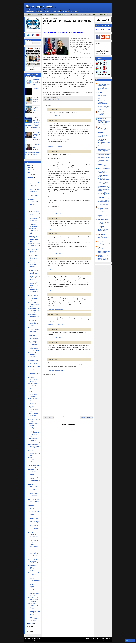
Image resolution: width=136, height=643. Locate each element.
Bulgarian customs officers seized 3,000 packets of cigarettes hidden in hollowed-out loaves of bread (104, 159)
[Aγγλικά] (34, 35)
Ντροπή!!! (35, 88)
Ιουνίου (30, 170)
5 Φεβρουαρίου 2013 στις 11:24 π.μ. (56, 269)
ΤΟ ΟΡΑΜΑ (101, 226)
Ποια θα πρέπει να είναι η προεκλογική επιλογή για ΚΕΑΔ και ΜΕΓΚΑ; (103, 222)
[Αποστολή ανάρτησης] (58, 97)
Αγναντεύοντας (102, 83)
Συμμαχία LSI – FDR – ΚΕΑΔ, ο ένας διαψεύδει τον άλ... (33, 561)
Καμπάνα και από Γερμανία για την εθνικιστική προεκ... (33, 224)
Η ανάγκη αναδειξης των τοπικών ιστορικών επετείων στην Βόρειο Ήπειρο (103, 51)
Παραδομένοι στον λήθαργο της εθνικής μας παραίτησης (34, 337)
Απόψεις (49, 99)
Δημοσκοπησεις (103, 14)
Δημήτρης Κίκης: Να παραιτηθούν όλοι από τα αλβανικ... (33, 272)
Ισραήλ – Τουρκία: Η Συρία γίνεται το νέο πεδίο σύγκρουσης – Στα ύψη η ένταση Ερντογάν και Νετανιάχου (104, 87)
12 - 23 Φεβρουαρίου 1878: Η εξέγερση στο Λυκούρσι (33, 379)
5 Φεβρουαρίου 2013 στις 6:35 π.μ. (55, 253)
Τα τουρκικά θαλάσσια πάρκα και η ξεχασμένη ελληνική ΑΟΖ (103, 97)
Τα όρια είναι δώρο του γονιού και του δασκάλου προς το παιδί (103, 210)
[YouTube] (103, 38)
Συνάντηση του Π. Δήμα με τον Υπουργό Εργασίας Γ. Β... (34, 613)
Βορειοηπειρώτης (41, 6)
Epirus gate (101, 197)
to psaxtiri (100, 214)
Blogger (34, 640)
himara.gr (100, 148)
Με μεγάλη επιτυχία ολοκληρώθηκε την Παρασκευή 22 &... (33, 189)
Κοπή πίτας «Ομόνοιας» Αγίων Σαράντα (33, 507)
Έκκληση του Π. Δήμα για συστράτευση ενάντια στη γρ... (33, 362)
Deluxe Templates (106, 638)
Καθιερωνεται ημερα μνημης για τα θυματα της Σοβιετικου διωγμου (104, 171)
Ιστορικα (83, 14)
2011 (28, 629)
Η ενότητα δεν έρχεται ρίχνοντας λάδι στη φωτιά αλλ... (33, 195)
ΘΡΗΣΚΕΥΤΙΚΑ (102, 118)
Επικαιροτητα (42, 14)
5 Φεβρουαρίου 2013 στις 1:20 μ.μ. (55, 290)
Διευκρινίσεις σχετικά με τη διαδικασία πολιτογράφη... (34, 278)
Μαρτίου (30, 177)
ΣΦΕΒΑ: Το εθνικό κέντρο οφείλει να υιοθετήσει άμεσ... (33, 343)
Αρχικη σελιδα (30, 14)
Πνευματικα (74, 14)
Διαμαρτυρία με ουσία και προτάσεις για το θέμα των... (34, 513)
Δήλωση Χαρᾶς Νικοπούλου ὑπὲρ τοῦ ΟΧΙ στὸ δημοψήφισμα (104, 237)
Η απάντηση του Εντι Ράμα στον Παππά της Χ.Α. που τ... (33, 593)
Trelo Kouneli (101, 101)
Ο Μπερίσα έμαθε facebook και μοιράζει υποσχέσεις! (34, 440)
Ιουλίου (30, 167)
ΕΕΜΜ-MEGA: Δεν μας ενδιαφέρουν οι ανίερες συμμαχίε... (34, 218)
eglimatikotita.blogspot (104, 186)
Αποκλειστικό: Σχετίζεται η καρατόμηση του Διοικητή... (34, 304)
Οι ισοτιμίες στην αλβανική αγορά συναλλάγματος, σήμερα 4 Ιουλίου (104, 151)
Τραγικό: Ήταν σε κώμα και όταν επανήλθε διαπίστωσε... (34, 368)
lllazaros (100, 207)
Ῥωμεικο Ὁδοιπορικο (103, 111)
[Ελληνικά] (28, 35)
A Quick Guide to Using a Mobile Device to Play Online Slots (103, 135)
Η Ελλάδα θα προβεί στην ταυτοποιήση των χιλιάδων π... (33, 446)
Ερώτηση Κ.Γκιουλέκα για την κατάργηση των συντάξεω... (33, 501)
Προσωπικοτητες (62, 14)
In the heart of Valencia (103, 165)
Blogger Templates (91, 638)
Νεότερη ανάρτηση (49, 417)
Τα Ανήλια (100, 241)
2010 (28, 631)
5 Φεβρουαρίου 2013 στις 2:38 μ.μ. (55, 337)
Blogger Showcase (106, 640)
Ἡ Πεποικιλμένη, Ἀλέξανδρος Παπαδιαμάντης (101, 115)
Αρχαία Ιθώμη (101, 127)
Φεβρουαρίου (32, 180)
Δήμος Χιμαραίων (102, 247)
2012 (28, 626)
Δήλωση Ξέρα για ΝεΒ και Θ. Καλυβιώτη (36, 99)
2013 (28, 165)
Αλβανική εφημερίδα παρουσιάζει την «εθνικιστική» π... (33, 599)
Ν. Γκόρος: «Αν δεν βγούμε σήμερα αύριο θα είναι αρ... (33, 251)
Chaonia (100, 164)
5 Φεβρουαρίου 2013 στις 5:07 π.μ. (55, 229)
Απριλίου (30, 175)
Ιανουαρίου (31, 623)
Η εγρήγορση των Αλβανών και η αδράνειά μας (32, 618)
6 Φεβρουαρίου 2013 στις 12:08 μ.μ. (55, 370)
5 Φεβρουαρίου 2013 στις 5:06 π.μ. (55, 213)
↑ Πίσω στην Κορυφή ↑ (68, 424)
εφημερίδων (33, 69)
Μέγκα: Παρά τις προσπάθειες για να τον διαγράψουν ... (33, 316)
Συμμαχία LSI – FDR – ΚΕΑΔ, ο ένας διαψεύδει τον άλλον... (67, 22)
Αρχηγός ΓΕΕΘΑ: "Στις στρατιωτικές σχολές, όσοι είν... (34, 213)
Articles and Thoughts (103, 154)
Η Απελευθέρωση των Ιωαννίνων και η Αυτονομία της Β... (33, 283)
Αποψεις (51, 14)
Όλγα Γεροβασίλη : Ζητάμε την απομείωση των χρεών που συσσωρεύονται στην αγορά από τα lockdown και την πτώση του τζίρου (104, 201)
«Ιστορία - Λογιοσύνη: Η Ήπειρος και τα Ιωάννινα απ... (34, 183)
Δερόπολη (100, 132)
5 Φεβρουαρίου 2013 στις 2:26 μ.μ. (55, 324)
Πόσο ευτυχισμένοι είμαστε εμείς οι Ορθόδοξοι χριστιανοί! (104, 144)
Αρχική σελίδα (67, 416)
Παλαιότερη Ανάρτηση (87, 417)
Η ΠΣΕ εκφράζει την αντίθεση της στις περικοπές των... (33, 415)
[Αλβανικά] (37, 35)
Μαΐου (30, 172)
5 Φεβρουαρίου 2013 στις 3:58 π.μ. (55, 146)
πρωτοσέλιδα (32, 68)
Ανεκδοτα (92, 14)
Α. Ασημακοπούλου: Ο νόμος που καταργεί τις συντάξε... (34, 310)
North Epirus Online (103, 219)
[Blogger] (108, 38)
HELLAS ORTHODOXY (104, 168)
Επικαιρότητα (55, 99)
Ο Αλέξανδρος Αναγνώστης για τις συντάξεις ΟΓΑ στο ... (34, 348)
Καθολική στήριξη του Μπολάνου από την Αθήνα (36, 111)
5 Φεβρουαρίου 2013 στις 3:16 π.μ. (55, 115)
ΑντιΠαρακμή (101, 234)
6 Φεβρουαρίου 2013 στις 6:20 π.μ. (55, 354)
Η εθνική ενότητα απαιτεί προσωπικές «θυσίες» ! (34, 373)
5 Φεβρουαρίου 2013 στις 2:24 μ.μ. (55, 309)
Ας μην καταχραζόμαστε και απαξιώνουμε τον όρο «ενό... (34, 245)
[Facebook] (98, 38)
